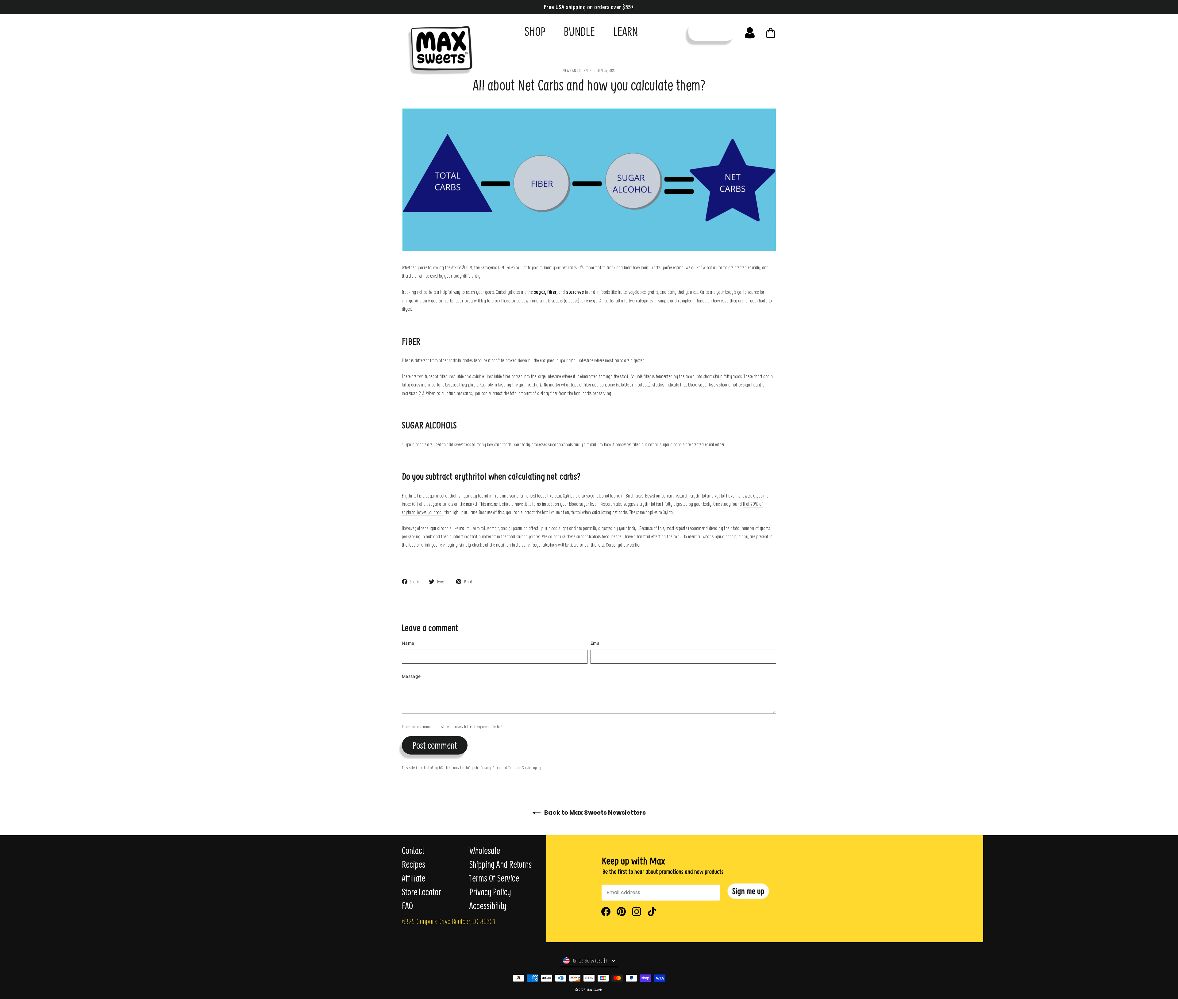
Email (596, 643)
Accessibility (487, 905)
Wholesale (484, 850)
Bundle (579, 31)
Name (408, 643)
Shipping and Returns (500, 864)
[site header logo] (438, 48)
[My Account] (750, 31)
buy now (711, 31)
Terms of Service (520, 767)
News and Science (577, 70)
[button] (748, 891)
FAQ (407, 905)
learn (625, 31)
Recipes (413, 864)
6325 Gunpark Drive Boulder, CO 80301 (448, 921)
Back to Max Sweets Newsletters (594, 812)
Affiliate (413, 878)
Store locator (421, 892)
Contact (413, 850)
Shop (535, 31)
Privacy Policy (491, 767)
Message (411, 676)
